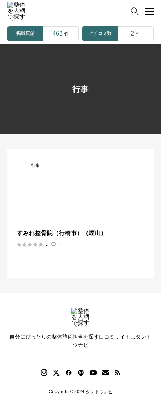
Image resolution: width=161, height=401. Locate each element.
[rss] (117, 372)
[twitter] (56, 372)
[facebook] (68, 372)
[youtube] (93, 372)
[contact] (105, 372)
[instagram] (44, 372)
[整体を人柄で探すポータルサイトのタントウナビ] (16, 11)
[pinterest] (81, 372)
